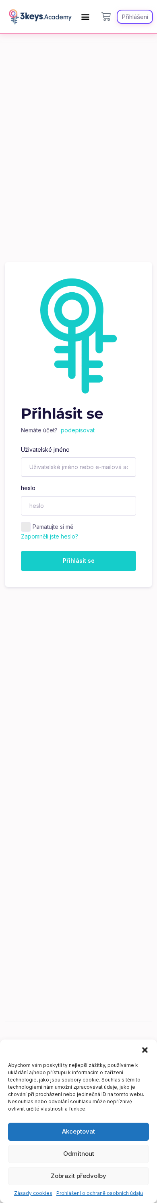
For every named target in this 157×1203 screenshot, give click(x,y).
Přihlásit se (79, 560)
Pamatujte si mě (53, 526)
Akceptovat (78, 1131)
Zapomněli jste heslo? (49, 536)
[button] (145, 1050)
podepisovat (78, 430)
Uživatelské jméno (45, 449)
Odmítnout (78, 1153)
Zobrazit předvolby (78, 1176)
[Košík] (106, 16)
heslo (28, 487)
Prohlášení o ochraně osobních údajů (99, 1193)
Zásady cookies (33, 1193)
